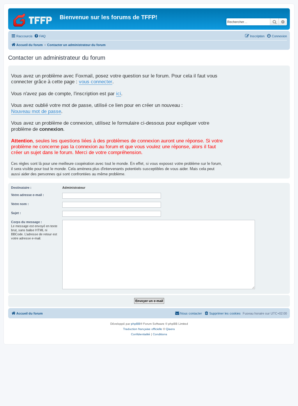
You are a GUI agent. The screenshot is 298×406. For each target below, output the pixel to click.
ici (118, 93)
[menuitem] (40, 36)
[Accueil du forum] (35, 19)
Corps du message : (26, 222)
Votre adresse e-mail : (27, 195)
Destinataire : (21, 187)
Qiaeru (170, 329)
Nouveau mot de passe (36, 111)
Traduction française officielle (142, 329)
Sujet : (16, 213)
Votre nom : (20, 204)
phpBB (135, 323)
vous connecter (95, 81)
